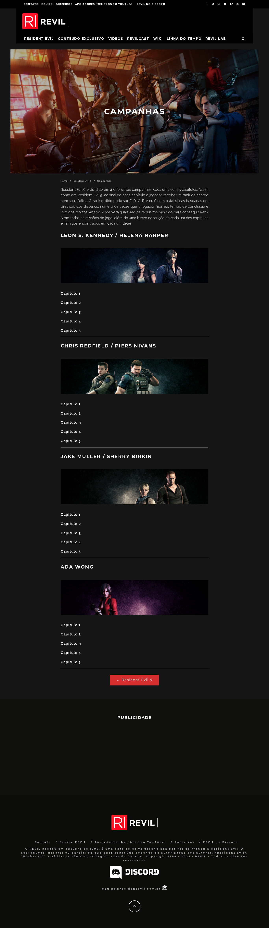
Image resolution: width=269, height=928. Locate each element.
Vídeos (115, 39)
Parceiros (64, 4)
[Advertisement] (134, 755)
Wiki (158, 39)
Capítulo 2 (71, 303)
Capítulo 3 (71, 312)
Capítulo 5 (71, 330)
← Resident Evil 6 (134, 680)
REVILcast (138, 39)
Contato (31, 4)
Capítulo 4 (71, 321)
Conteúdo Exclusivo (81, 39)
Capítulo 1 (71, 293)
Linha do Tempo (184, 39)
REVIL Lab (216, 39)
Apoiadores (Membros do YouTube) (104, 4)
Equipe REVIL (72, 842)
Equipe (47, 4)
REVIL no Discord (151, 4)
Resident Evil (39, 39)
